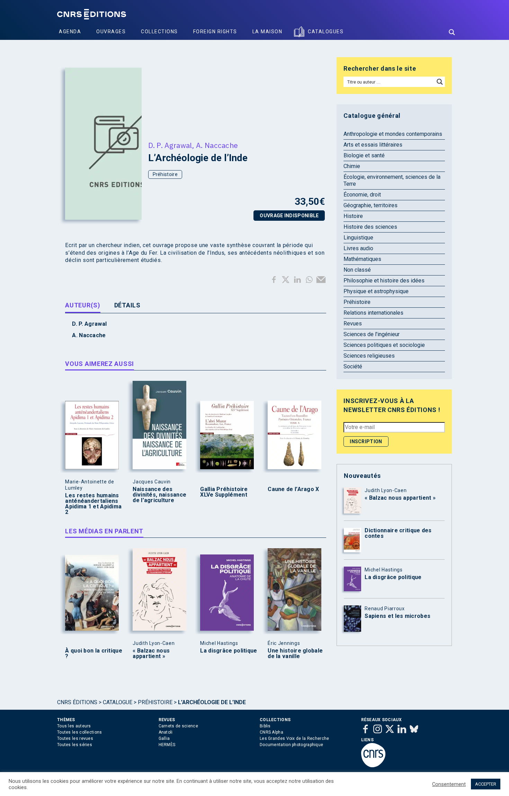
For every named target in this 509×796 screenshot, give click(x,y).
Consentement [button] (449, 784)
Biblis (265, 726)
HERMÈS (167, 744)
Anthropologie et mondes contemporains (392, 134)
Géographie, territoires (370, 205)
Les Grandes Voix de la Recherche (294, 738)
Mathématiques (362, 259)
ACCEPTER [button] (485, 784)
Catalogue (117, 702)
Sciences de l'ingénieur (371, 334)
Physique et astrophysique (376, 291)
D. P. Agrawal (170, 145)
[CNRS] (373, 765)
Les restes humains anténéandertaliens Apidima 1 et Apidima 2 (93, 504)
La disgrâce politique (228, 651)
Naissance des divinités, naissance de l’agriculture (159, 495)
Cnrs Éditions (77, 702)
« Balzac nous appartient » (151, 653)
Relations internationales (373, 312)
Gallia (164, 738)
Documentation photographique (291, 744)
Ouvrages (111, 31)
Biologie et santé (364, 155)
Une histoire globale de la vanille (295, 653)
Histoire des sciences (370, 227)
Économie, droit (362, 194)
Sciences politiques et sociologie (384, 345)
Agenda (70, 31)
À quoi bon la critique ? (93, 653)
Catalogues (325, 31)
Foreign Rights (215, 31)
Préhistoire (165, 174)
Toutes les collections (79, 732)
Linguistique (358, 237)
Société (352, 366)
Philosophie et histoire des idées (384, 280)
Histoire (353, 216)
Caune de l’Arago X (293, 489)
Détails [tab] (127, 305)
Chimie (351, 166)
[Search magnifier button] (452, 32)
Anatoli (166, 732)
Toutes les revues (75, 738)
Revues (352, 323)
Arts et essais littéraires (372, 144)
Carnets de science (178, 726)
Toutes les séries (74, 744)
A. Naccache (217, 145)
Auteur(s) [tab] (82, 305)
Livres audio (358, 248)
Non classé (357, 269)
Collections (159, 31)
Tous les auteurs (74, 726)
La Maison (267, 31)
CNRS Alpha (271, 732)
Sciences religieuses (369, 355)
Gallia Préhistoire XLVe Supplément (224, 492)
